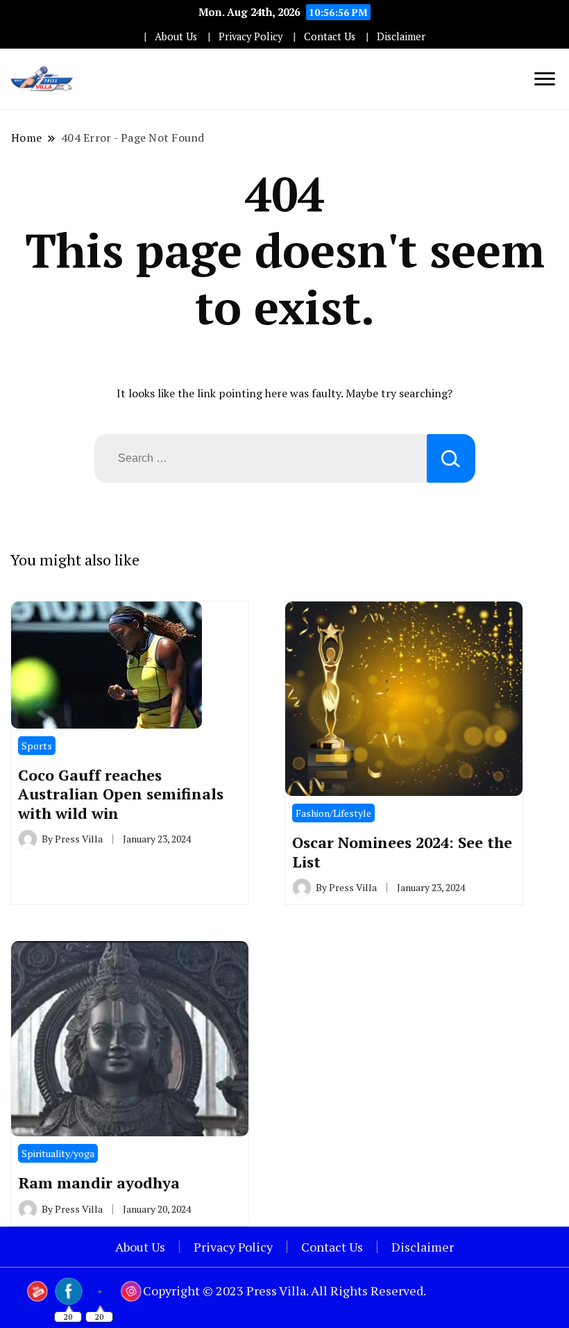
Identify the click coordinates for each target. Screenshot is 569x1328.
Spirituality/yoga (58, 1153)
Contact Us (329, 36)
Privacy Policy (250, 36)
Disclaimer (401, 36)
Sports (37, 745)
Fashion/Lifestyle (333, 813)
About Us (176, 36)
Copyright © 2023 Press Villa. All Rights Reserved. (284, 1290)
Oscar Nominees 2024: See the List (402, 852)
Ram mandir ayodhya (99, 1182)
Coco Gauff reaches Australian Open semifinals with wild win (120, 794)
